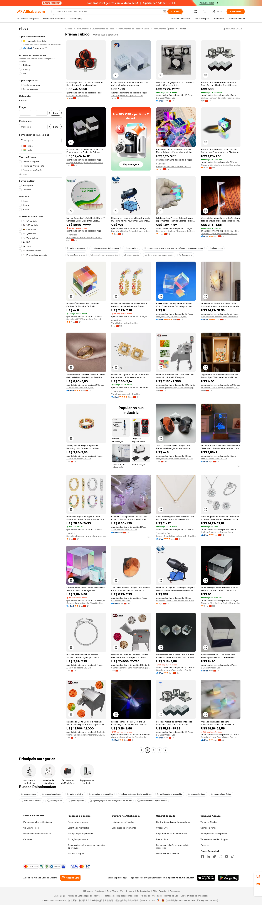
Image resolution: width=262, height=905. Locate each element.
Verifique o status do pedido (213, 833)
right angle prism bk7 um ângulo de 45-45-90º (112, 801)
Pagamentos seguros (78, 822)
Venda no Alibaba (208, 822)
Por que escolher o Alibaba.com (38, 822)
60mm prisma (56, 801)
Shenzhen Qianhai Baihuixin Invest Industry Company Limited (131, 231)
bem (55, 113)
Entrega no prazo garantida (80, 833)
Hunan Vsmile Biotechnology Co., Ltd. (84, 237)
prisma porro (217, 248)
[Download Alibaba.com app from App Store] (206, 878)
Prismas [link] (182, 28)
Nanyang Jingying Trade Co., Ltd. (171, 316)
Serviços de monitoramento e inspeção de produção (86, 846)
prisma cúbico (30, 794)
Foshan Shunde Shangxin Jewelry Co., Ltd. (176, 536)
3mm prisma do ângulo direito (160, 255)
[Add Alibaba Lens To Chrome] (70, 878)
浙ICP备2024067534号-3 (208, 900)
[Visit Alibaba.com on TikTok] (232, 856)
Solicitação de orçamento (124, 828)
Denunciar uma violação (167, 853)
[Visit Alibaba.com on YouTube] (226, 856)
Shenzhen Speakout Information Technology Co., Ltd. (86, 536)
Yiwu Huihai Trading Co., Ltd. (124, 323)
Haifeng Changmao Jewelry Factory (218, 532)
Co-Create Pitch (31, 828)
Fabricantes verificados (123, 822)
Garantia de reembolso (78, 828)
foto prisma (187, 255)
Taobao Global (143, 891)
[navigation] (40, 389)
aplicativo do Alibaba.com (181, 877)
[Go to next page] (165, 750)
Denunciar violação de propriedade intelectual (172, 846)
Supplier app (120, 877)
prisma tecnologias (53, 794)
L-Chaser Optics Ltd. (165, 98)
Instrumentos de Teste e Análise (133, 28)
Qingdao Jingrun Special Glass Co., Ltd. (219, 233)
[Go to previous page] (141, 750)
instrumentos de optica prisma (153, 801)
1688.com (99, 891)
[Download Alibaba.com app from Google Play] (228, 878)
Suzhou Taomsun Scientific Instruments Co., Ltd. (220, 98)
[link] (258, 876)
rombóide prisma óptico (102, 794)
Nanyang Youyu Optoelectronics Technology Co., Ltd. (86, 162)
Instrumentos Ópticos (163, 28)
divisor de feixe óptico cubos (106, 248)
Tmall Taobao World (116, 891)
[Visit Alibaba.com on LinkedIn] (208, 856)
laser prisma (133, 248)
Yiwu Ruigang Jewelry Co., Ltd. (125, 394)
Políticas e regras (76, 853)
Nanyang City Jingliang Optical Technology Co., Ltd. (220, 165)
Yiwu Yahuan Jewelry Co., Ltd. (80, 387)
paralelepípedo (77, 801)
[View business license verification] (158, 900)
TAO (155, 891)
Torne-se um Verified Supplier (214, 839)
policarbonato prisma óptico (106, 255)
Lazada (131, 891)
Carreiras (27, 839)
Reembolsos (162, 839)
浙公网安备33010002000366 (180, 900)
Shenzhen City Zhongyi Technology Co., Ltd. (220, 387)
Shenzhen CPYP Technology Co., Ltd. (83, 319)
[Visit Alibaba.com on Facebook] (202, 856)
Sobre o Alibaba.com (33, 815)
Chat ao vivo (162, 828)
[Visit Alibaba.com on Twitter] (214, 856)
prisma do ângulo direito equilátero (136, 794)
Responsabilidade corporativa (37, 833)
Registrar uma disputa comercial (171, 833)
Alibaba (68, 28)
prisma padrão (133, 255)
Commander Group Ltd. (77, 95)
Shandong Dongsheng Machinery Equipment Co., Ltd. (176, 387)
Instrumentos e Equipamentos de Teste (95, 28)
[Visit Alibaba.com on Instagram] (220, 856)
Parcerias (204, 845)
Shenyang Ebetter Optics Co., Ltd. (127, 95)
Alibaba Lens (40, 877)
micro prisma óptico (222, 794)
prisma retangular (78, 248)
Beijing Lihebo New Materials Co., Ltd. (173, 166)
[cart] (205, 12)
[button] (164, 11)
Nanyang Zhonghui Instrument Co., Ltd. (174, 458)
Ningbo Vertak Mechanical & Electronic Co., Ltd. (220, 316)
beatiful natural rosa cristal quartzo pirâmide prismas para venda (175, 248)
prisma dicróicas (198, 794)
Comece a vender (208, 828)
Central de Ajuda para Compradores (173, 822)
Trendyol (163, 891)
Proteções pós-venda (78, 839)
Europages (175, 891)
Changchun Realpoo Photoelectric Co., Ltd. (176, 231)
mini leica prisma (77, 255)
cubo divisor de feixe (33, 801)
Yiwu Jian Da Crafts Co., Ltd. (214, 458)
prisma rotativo (76, 794)
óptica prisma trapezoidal (171, 794)
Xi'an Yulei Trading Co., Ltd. (78, 458)
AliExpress (88, 891)
